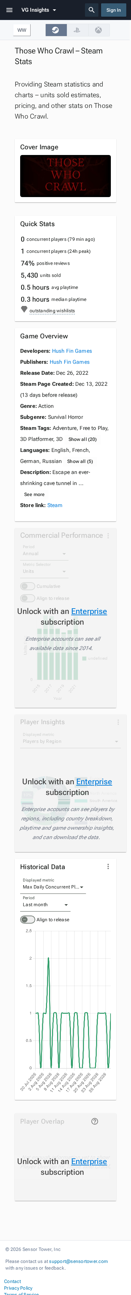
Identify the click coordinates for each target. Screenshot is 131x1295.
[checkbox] (56, 30)
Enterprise (89, 611)
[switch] (27, 920)
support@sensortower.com (78, 1261)
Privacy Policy (18, 1288)
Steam (55, 505)
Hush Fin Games (72, 351)
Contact (12, 1281)
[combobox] (53, 887)
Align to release (53, 919)
